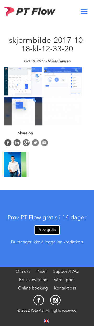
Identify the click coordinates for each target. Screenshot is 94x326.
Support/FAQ (66, 272)
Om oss (23, 272)
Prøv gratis (47, 230)
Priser (42, 272)
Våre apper (64, 280)
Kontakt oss (65, 288)
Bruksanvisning (33, 280)
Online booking (33, 288)
